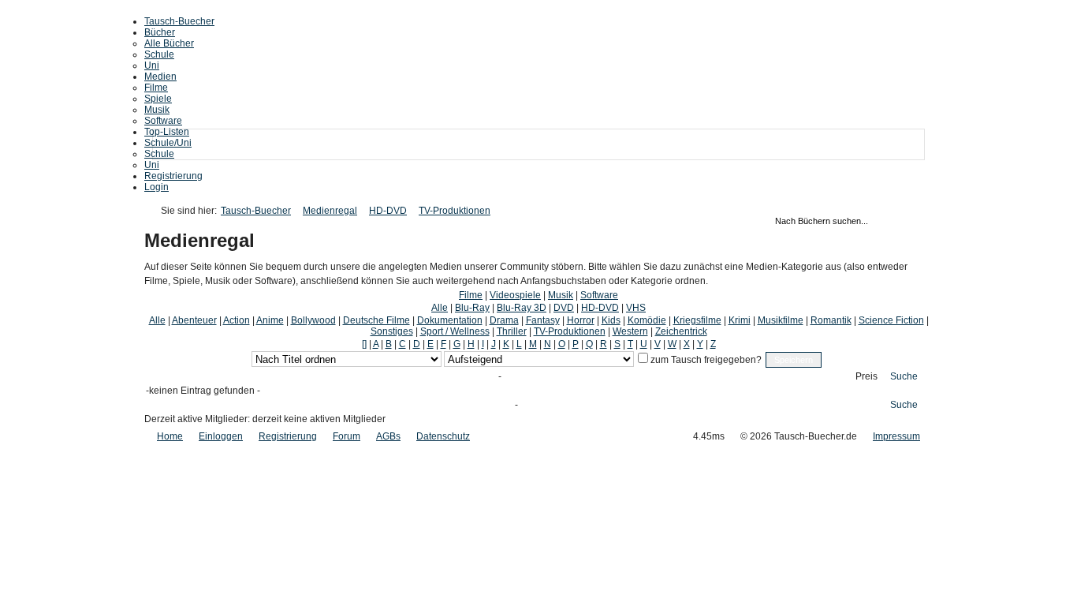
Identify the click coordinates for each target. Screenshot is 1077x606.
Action (236, 320)
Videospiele (515, 295)
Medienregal (330, 210)
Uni (151, 65)
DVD (563, 307)
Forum (346, 436)
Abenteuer (194, 320)
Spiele (158, 98)
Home (170, 436)
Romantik (831, 320)
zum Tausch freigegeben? (705, 359)
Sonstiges (392, 331)
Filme (156, 87)
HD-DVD (388, 210)
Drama (504, 320)
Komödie (647, 320)
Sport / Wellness (455, 331)
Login (156, 187)
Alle (439, 307)
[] (364, 344)
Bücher (159, 32)
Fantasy (543, 320)
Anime (270, 320)
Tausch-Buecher (179, 21)
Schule (159, 54)
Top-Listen (166, 131)
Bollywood (313, 320)
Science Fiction (891, 320)
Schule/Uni (168, 142)
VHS (636, 307)
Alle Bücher (169, 43)
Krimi (740, 320)
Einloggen (221, 436)
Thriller (512, 331)
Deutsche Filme (376, 320)
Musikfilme (780, 320)
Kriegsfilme (697, 320)
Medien (160, 76)
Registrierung (173, 175)
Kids (611, 320)
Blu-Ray (472, 307)
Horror (580, 320)
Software (163, 120)
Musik (157, 109)
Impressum (896, 436)
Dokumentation (450, 320)
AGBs (388, 436)
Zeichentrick (681, 331)
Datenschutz (443, 436)
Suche (904, 376)
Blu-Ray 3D (521, 307)
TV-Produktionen (454, 210)
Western (630, 331)
